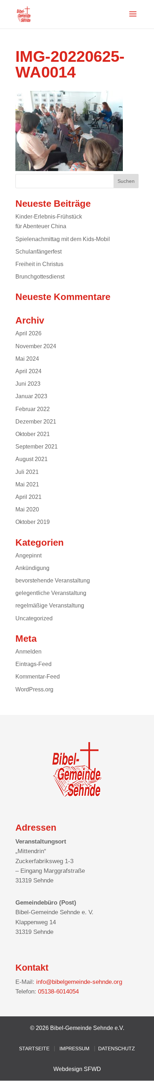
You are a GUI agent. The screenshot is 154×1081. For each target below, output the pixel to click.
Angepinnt (28, 555)
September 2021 (36, 447)
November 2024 (35, 346)
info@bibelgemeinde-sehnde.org (79, 982)
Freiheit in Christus (39, 264)
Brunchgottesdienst (39, 277)
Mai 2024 (27, 359)
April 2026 (28, 333)
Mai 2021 (27, 484)
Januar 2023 (31, 396)
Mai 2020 (27, 509)
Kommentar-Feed (37, 677)
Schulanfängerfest (38, 252)
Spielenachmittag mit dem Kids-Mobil (62, 239)
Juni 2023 (27, 384)
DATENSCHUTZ (116, 1048)
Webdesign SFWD (77, 1069)
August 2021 (31, 459)
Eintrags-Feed (33, 664)
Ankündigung (32, 568)
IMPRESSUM (74, 1048)
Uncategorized (34, 618)
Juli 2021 (27, 472)
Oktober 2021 (32, 434)
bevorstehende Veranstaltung (52, 580)
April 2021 (28, 497)
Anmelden (28, 652)
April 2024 (28, 371)
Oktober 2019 (32, 522)
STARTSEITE (34, 1048)
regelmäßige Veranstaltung (49, 605)
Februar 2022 (32, 409)
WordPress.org (34, 689)
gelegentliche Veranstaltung (50, 593)
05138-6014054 (58, 991)
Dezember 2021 (35, 422)
